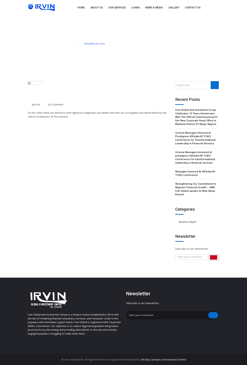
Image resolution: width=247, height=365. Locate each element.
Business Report (187, 221)
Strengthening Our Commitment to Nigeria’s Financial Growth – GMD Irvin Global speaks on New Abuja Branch (195, 189)
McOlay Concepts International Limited (163, 359)
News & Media (154, 7)
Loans (135, 7)
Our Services (117, 7)
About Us (96, 7)
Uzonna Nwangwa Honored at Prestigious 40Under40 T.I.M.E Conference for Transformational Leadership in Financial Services (195, 138)
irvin (37, 104)
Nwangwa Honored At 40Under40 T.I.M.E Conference (195, 173)
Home (81, 7)
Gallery (174, 7)
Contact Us (192, 7)
